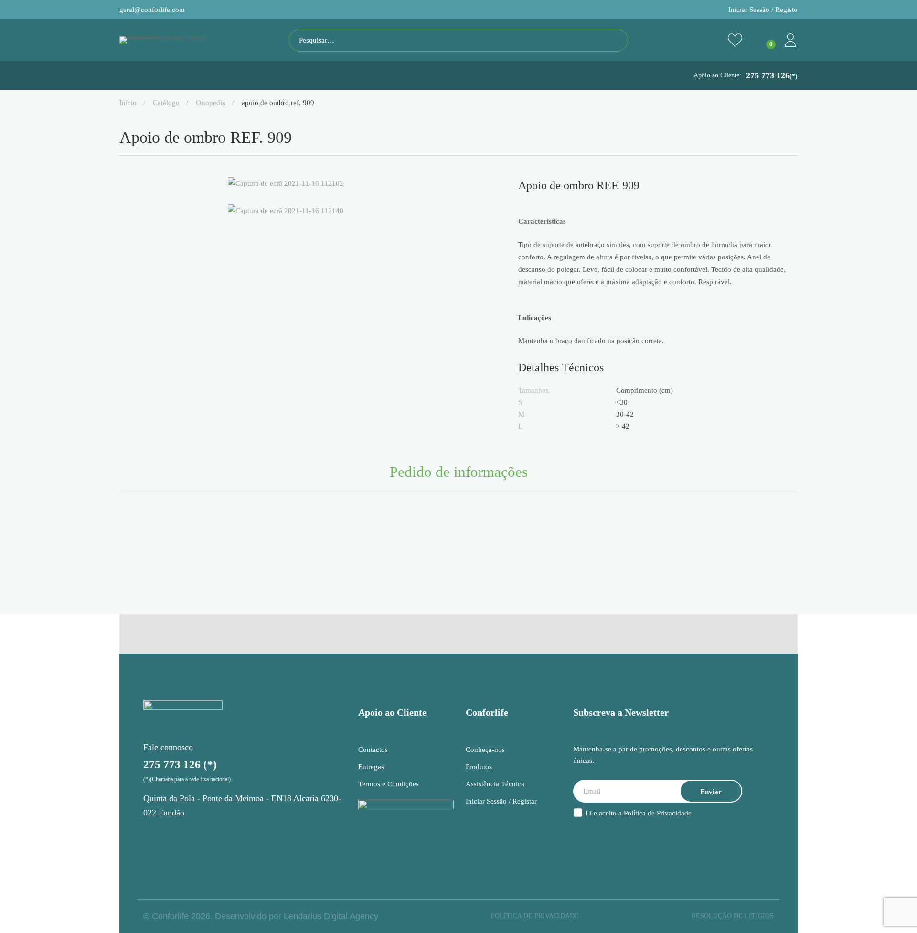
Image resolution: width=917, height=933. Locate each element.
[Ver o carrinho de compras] (763, 40)
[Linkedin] (199, 834)
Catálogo (166, 103)
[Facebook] (175, 834)
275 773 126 (772, 75)
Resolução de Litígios (733, 916)
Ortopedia (210, 103)
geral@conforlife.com (152, 9)
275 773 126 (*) (180, 765)
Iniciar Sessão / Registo (763, 9)
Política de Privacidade (658, 813)
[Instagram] (150, 834)
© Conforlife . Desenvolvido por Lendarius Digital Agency (260, 916)
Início (128, 103)
